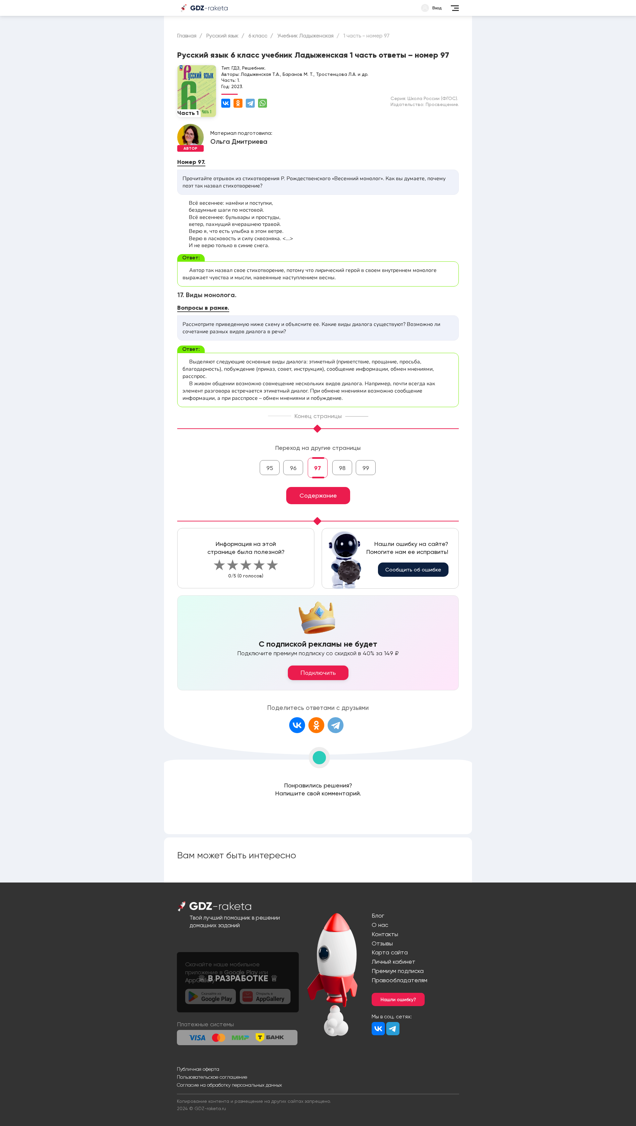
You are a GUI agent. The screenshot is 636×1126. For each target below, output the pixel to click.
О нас (380, 924)
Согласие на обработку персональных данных (229, 1085)
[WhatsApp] (262, 103)
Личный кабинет (393, 961)
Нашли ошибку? (398, 999)
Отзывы (382, 943)
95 (269, 467)
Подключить (318, 673)
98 (342, 467)
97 (317, 468)
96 (293, 467)
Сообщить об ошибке (413, 569)
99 (365, 467)
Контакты (385, 934)
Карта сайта (390, 952)
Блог (378, 915)
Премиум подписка (398, 970)
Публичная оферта (198, 1069)
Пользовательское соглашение (212, 1077)
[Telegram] (250, 103)
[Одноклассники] (238, 103)
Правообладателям (399, 980)
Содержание (318, 495)
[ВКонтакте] (225, 103)
